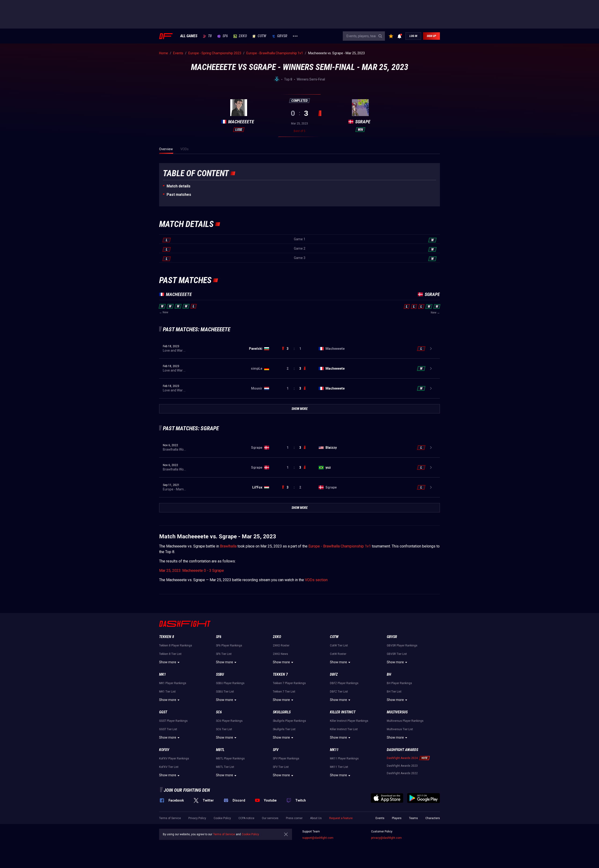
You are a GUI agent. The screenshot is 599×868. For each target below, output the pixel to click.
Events (380, 818)
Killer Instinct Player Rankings (349, 720)
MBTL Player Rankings (230, 758)
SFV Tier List (281, 767)
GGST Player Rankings (173, 720)
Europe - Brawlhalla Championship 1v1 (339, 546)
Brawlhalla (228, 546)
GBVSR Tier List (397, 654)
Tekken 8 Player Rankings (175, 645)
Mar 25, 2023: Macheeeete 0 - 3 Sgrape (191, 570)
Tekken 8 (166, 637)
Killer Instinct (342, 712)
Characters (432, 818)
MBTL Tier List (225, 767)
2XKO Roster (281, 645)
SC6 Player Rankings (229, 720)
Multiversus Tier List (400, 729)
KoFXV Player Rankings (174, 758)
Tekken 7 (280, 674)
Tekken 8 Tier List (170, 654)
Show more (167, 662)
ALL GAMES (188, 36)
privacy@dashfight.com (386, 837)
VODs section (316, 580)
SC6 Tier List (224, 729)
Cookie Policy (222, 818)
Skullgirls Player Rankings (289, 720)
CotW (262, 36)
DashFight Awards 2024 (402, 758)
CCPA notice (246, 818)
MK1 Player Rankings (172, 683)
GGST (163, 712)
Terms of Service (170, 818)
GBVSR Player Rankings (402, 645)
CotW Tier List (339, 645)
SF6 (225, 36)
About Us (316, 818)
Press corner (294, 818)
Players (397, 818)
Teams (413, 818)
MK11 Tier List (339, 767)
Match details (178, 186)
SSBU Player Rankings (230, 683)
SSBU (220, 674)
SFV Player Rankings (286, 758)
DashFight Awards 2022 (402, 773)
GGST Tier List (168, 729)
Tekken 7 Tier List (284, 691)
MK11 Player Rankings (344, 758)
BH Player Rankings (399, 683)
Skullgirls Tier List (284, 729)
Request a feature (341, 818)
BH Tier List (394, 691)
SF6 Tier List (224, 654)
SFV (275, 750)
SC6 (219, 712)
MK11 (334, 750)
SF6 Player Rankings (229, 645)
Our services (270, 818)
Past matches (179, 194)
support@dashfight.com (317, 837)
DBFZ (334, 674)
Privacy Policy (197, 818)
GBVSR (282, 36)
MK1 (162, 674)
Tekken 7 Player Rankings (289, 683)
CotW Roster (338, 654)
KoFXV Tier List (169, 767)
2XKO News (280, 654)
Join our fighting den (187, 790)
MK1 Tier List (167, 691)
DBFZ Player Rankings (344, 683)
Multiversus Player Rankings (405, 720)
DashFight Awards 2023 (402, 765)
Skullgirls (282, 712)
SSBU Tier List (225, 691)
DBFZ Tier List (339, 691)
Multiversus (397, 712)
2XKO (243, 36)
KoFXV (164, 750)
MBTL (220, 750)
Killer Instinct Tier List (344, 729)
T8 (210, 36)
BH (389, 674)
